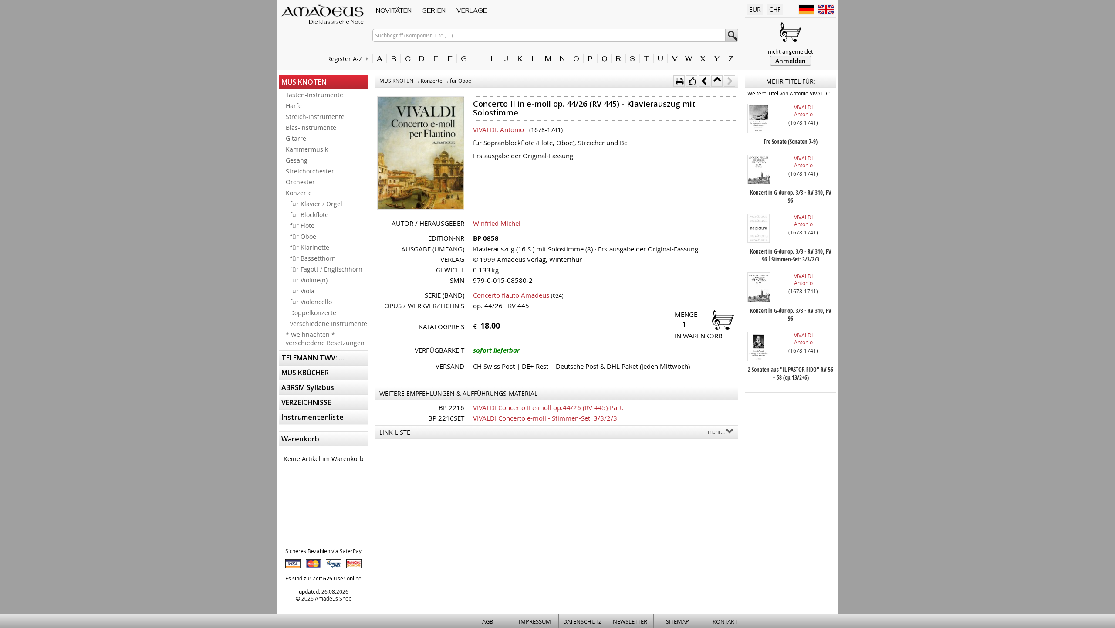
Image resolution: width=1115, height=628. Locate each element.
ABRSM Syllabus (307, 387)
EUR (755, 9)
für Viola (302, 291)
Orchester (300, 182)
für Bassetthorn (313, 258)
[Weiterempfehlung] (691, 81)
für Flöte (302, 225)
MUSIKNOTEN (304, 82)
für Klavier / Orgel (316, 204)
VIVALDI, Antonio (498, 129)
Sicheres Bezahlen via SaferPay (323, 550)
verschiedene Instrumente (328, 323)
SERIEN (434, 10)
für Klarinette (309, 247)
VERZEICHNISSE (306, 402)
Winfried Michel (496, 223)
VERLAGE (471, 10)
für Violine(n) (309, 280)
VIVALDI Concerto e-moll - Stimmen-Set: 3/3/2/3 (545, 418)
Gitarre (296, 138)
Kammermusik (307, 149)
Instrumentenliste (312, 417)
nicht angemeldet (790, 51)
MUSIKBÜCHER (305, 372)
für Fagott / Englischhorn (326, 269)
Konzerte (299, 193)
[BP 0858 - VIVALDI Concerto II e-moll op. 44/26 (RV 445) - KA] (420, 153)
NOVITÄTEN (394, 10)
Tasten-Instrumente (314, 95)
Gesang (296, 160)
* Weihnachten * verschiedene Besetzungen (325, 338)
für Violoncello (311, 302)
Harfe (294, 106)
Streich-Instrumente (315, 116)
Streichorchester (310, 171)
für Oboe (303, 236)
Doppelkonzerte (313, 313)
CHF (774, 9)
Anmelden (790, 61)
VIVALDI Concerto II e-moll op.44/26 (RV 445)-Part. (548, 407)
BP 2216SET (446, 418)
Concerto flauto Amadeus (511, 295)
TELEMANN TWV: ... (312, 358)
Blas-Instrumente (311, 127)
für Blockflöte (309, 214)
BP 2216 (451, 407)
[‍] (720, 319)
